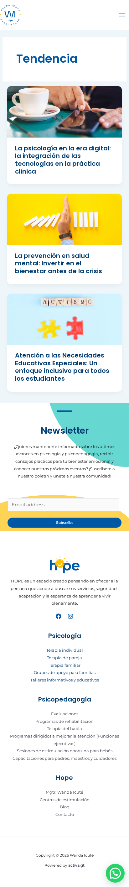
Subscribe (64, 522)
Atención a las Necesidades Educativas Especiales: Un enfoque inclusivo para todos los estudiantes (62, 367)
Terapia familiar (64, 665)
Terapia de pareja (64, 657)
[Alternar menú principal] (122, 15)
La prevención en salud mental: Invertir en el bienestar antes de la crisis (58, 263)
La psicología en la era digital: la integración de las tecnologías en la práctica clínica (63, 160)
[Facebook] (58, 616)
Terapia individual (64, 650)
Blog (65, 807)
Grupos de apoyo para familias (64, 672)
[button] (115, 873)
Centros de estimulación (65, 799)
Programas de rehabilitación (64, 721)
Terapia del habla (64, 728)
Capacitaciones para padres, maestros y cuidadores (64, 758)
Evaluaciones (64, 714)
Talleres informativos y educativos (64, 680)
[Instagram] (70, 616)
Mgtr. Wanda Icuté (64, 792)
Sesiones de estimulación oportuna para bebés (64, 751)
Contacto (64, 814)
